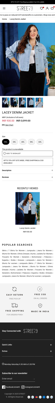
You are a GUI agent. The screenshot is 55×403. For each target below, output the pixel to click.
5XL (31, 142)
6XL (40, 142)
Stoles (13, 260)
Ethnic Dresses (23, 254)
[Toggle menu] (4, 8)
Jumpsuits (31, 250)
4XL (23, 142)
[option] (27, 59)
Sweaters (25, 257)
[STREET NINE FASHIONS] (25, 8)
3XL (14, 142)
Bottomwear (37, 257)
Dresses (21, 260)
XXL (5, 142)
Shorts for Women (9, 254)
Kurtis (33, 254)
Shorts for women (9, 263)
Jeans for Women (44, 250)
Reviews (5, 177)
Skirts (4, 250)
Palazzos (48, 257)
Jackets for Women (44, 254)
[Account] (46, 8)
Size (3, 136)
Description (6, 170)
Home (4, 19)
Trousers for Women (10, 257)
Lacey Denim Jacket (18, 19)
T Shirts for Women (16, 250)
